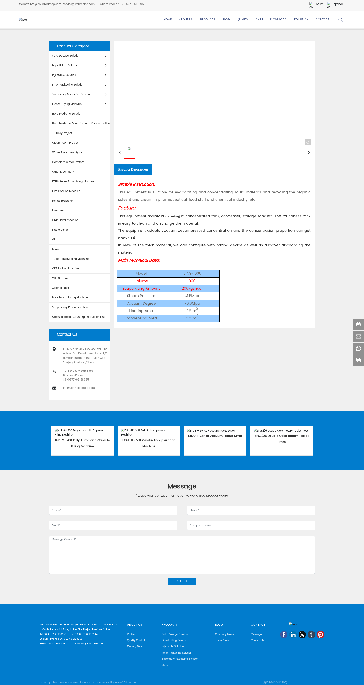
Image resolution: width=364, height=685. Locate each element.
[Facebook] (283, 634)
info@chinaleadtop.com (45, 4)
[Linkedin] (293, 634)
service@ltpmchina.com (79, 4)
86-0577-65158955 (132, 4)
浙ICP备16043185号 (275, 682)
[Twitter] (302, 634)
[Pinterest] (320, 634)
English (319, 4)
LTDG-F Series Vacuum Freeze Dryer (215, 435)
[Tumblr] (311, 634)
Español (338, 4)
